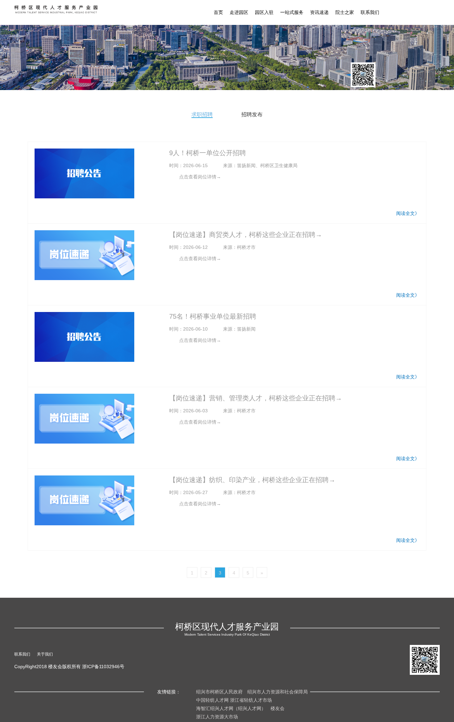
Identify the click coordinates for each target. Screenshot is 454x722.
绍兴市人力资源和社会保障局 (277, 691)
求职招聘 (202, 114)
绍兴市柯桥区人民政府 (219, 691)
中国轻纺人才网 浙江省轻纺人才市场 (234, 700)
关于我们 (45, 654)
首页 (218, 12)
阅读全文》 (407, 213)
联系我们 (370, 12)
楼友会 (277, 708)
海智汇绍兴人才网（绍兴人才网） (231, 708)
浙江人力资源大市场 (217, 716)
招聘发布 (252, 114)
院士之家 (344, 12)
